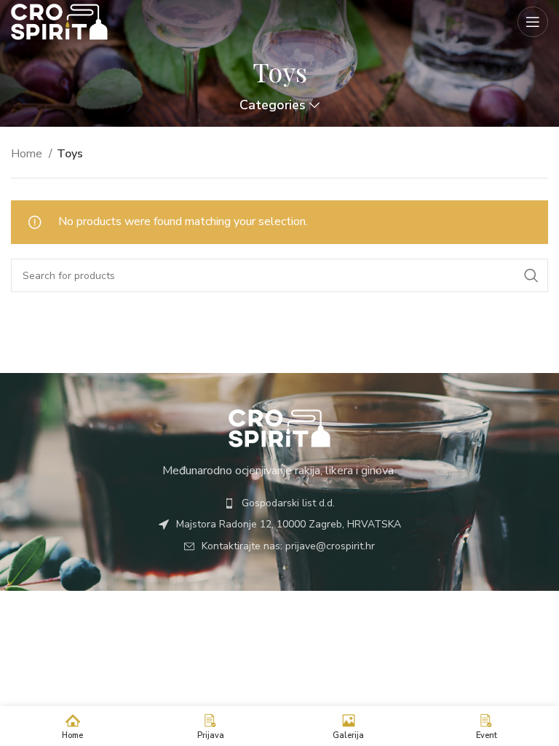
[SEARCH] (531, 275)
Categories (272, 105)
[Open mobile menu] (532, 21)
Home (28, 154)
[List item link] (279, 503)
